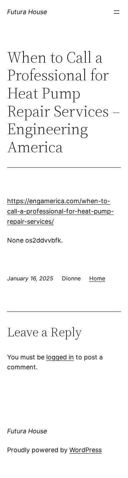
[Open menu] (116, 12)
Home (97, 278)
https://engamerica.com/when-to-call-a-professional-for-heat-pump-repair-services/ (60, 211)
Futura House (27, 12)
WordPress (85, 450)
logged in (60, 357)
